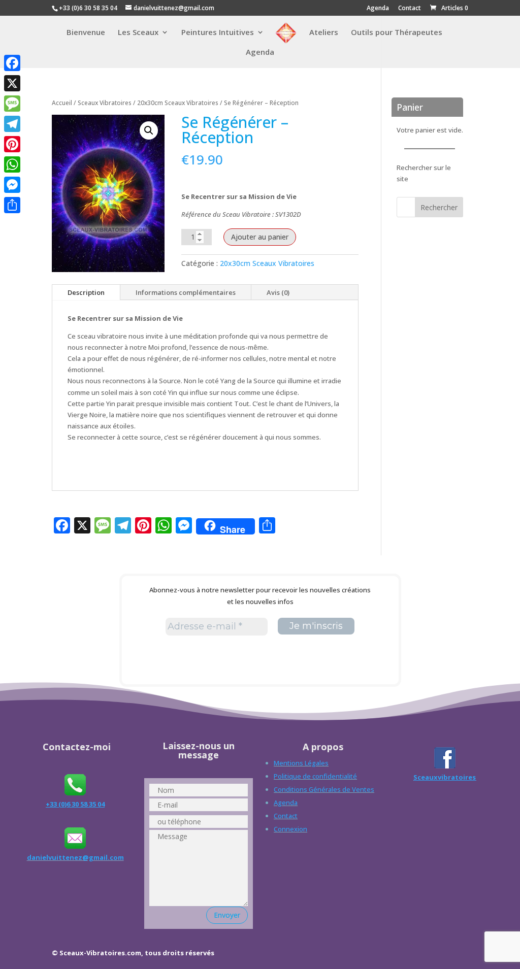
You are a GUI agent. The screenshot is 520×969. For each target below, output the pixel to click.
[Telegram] (12, 124)
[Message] (12, 103)
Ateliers (323, 32)
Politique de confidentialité (315, 776)
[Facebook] (12, 63)
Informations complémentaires (186, 292)
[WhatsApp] (12, 164)
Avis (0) (278, 292)
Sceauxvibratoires (444, 777)
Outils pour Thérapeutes (396, 32)
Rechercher (439, 207)
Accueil (62, 102)
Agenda (378, 8)
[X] (12, 83)
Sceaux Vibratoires (105, 102)
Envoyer (227, 915)
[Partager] (12, 205)
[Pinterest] (12, 144)
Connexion (290, 828)
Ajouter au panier (259, 237)
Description (86, 292)
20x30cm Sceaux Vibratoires (177, 102)
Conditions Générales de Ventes (324, 789)
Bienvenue (86, 32)
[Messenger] (12, 185)
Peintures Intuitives (217, 32)
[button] (149, 130)
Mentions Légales (301, 762)
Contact (409, 8)
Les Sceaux (138, 32)
